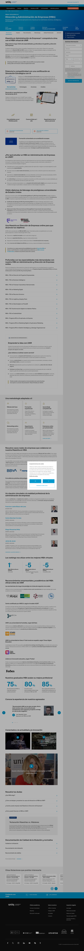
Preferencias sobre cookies (42, 485)
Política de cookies (33, 476)
